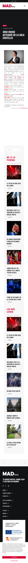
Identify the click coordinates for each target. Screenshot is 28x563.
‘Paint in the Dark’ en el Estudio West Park (14, 298)
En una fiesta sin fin (13, 391)
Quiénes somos (7, 493)
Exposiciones (6, 506)
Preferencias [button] (14, 560)
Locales (5, 510)
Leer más (4, 554)
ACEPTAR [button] (14, 557)
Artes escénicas (7, 500)
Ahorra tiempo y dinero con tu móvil (13, 417)
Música (4, 25)
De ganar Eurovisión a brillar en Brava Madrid (13, 241)
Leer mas (10, 188)
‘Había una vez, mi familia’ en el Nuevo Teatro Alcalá (13, 270)
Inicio (4, 490)
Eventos (5, 503)
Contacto (5, 496)
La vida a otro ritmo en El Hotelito (14, 444)
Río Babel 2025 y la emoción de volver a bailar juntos (13, 212)
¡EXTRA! (4, 516)
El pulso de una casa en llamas (14, 184)
